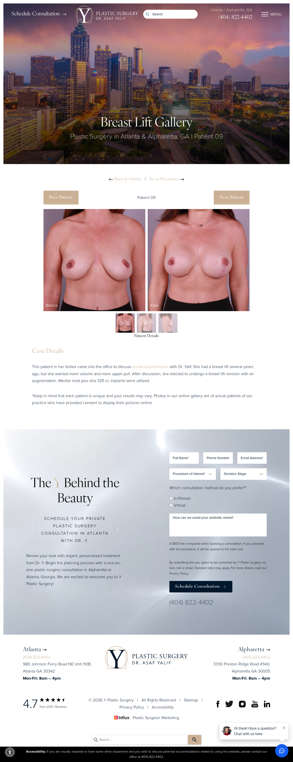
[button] (10, 752)
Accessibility (163, 707)
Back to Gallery (127, 179)
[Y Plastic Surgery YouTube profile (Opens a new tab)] (254, 703)
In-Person (182, 498)
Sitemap (191, 700)
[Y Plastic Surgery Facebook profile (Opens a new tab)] (218, 703)
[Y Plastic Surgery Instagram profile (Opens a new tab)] (242, 703)
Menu (276, 14)
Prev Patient (61, 197)
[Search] (194, 740)
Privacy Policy (178, 573)
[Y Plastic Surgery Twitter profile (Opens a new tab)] (229, 703)
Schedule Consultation (35, 14)
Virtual (179, 505)
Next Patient (232, 197)
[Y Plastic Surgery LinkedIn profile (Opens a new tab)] (267, 703)
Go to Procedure (164, 179)
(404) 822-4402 (235, 17)
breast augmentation (150, 367)
